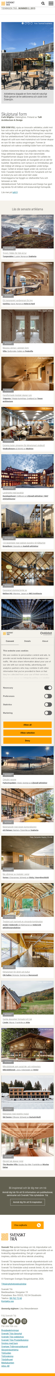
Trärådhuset (7, 1359)
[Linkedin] (4, 1321)
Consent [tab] (10, 641)
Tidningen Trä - (18, 8)
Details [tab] (27, 641)
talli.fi (15, 192)
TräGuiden (6, 1353)
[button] (51, 3)
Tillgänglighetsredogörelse (13, 1284)
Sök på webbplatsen (44, 3)
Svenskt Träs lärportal (11, 1333)
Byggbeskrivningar (10, 1330)
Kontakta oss (7, 1301)
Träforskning (7, 1356)
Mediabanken (7, 1363)
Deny (27, 740)
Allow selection (27, 732)
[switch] (48, 696)
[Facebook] (18, 1321)
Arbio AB (5, 1366)
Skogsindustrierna (9, 1350)
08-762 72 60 (15, 1298)
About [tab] (45, 641)
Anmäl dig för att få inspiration (27, 1202)
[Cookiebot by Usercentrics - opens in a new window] (40, 633)
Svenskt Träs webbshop (12, 1337)
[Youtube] (11, 1321)
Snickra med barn (9, 1343)
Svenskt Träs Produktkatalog (14, 1340)
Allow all (27, 725)
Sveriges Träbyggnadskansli (14, 1346)
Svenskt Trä (7, 4)
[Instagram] (24, 1321)
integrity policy (30, 677)
